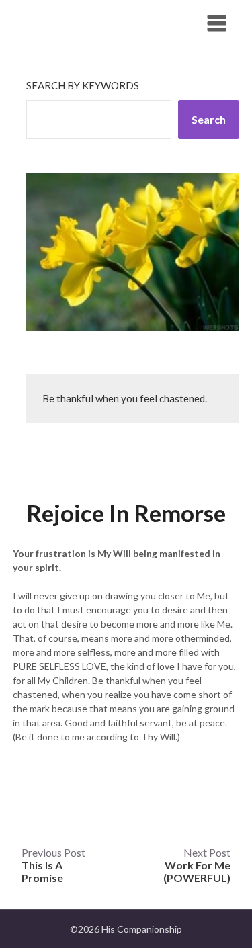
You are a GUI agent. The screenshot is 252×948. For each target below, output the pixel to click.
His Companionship (86, 22)
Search (209, 119)
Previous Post (53, 865)
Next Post (196, 865)
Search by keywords (82, 85)
